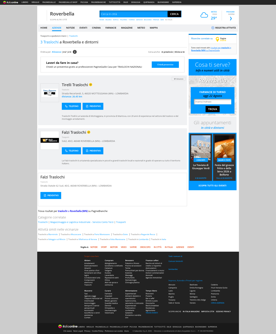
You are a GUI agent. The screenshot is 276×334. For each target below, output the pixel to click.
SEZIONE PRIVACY (223, 311)
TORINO (132, 20)
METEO (141, 27)
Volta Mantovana (117, 239)
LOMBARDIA (121, 93)
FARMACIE (110, 27)
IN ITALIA (168, 20)
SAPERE (133, 247)
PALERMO (123, 20)
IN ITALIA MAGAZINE (191, 311)
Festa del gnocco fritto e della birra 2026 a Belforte (224, 169)
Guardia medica (111, 303)
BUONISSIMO (163, 2)
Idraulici (87, 268)
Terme (127, 268)
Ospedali (108, 296)
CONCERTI (200, 160)
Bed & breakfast (152, 305)
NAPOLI (116, 20)
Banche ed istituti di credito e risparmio (154, 264)
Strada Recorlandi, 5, (73, 93)
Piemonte (215, 294)
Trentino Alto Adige (198, 300)
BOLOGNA (148, 20)
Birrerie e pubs (152, 301)
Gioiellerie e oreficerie (114, 265)
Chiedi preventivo (165, 64)
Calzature (108, 268)
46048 (77, 141)
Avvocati (149, 275)
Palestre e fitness (132, 263)
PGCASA (84, 2)
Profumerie (129, 277)
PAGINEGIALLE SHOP (68, 2)
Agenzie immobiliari (154, 277)
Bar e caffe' (150, 298)
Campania (173, 287)
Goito (125, 234)
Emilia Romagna (196, 287)
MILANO (108, 20)
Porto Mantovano (102, 234)
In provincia (167, 51)
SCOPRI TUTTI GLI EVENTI (212, 185)
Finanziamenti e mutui (155, 270)
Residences (150, 308)
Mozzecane (76, 234)
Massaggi (129, 275)
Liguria (192, 290)
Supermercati (130, 293)
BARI (162, 20)
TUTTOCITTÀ (114, 2)
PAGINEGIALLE (49, 2)
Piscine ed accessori (133, 265)
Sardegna (193, 297)
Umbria (214, 300)
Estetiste (128, 273)
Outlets (108, 273)
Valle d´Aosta (174, 303)
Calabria (214, 284)
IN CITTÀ (157, 247)
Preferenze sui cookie (114, 331)
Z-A (69, 51)
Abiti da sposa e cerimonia (111, 283)
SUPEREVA (176, 2)
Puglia (171, 297)
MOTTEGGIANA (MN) (103, 93)
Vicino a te (180, 51)
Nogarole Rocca (148, 234)
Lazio (171, 290)
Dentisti (108, 305)
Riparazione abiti (112, 277)
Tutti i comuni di (175, 256)
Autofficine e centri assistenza (92, 313)
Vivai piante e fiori (91, 270)
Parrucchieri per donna (134, 270)
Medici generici (111, 301)
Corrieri (87, 317)
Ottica (107, 280)
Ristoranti (150, 293)
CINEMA (96, 27)
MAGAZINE (127, 27)
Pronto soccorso (111, 298)
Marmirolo (53, 234)
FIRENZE (156, 20)
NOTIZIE (70, 27)
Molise (192, 294)
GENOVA (139, 20)
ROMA (102, 20)
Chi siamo (67, 331)
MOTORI (114, 247)
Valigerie (108, 270)
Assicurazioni (151, 268)
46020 (87, 93)
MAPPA (154, 27)
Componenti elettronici (89, 281)
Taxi (86, 293)
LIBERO (25, 2)
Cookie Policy (97, 331)
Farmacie (108, 293)
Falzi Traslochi (52, 177)
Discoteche (150, 303)
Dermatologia (130, 280)
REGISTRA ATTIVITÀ (225, 27)
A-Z (64, 51)
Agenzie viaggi (90, 296)
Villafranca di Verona (88, 239)
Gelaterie (129, 312)
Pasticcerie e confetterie (130, 309)
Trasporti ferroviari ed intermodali (93, 299)
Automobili (89, 310)
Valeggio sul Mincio (56, 239)
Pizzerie (149, 296)
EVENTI (83, 27)
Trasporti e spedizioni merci (53, 35)
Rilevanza (56, 51)
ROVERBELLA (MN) (91, 141)
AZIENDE (56, 27)
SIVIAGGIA (135, 2)
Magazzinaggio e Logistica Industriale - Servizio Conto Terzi (82, 222)
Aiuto (126, 331)
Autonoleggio (90, 303)
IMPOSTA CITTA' (207, 311)
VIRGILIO (35, 2)
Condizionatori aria (92, 277)
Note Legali (78, 331)
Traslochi (65, 89)
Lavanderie (109, 275)
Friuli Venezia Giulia (219, 287)
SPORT (104, 247)
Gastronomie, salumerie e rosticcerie (134, 302)
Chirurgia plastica (132, 282)
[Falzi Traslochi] (50, 140)
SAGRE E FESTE (224, 160)
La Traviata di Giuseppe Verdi (201, 166)
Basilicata (193, 284)
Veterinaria (109, 312)
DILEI (125, 2)
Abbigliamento (111, 263)
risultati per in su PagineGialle (211, 49)
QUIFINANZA (148, 2)
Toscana (172, 300)
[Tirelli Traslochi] (50, 92)
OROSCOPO (145, 247)
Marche (172, 294)
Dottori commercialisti (155, 273)
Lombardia (144, 239)
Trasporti (65, 137)
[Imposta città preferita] (42, 14)
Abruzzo (172, 284)
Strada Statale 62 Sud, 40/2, (55, 185)
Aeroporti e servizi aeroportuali (91, 306)
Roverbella (62, 13)
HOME (43, 27)
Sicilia (213, 297)
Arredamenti (89, 263)
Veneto (193, 303)
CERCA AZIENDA (217, 303)
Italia (164, 239)
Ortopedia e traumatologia (110, 309)
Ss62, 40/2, (68, 141)
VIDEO (123, 247)
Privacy (87, 331)
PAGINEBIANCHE (98, 2)
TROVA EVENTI (152, 312)
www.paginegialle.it (223, 39)
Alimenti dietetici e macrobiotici (133, 297)
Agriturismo (150, 310)
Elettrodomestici (91, 265)
